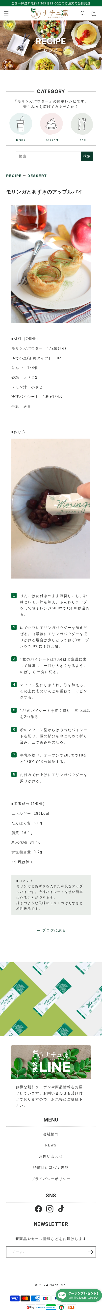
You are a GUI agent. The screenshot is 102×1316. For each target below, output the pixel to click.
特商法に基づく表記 (51, 1168)
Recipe (14, 176)
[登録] (90, 1251)
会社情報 (51, 1134)
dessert (37, 176)
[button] (6, 13)
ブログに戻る (54, 930)
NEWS (51, 1145)
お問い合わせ (51, 1156)
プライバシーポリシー (51, 1179)
